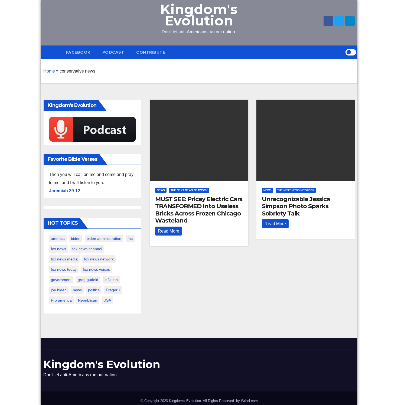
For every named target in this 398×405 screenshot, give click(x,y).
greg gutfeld (88, 279)
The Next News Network (189, 190)
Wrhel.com (249, 401)
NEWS (161, 190)
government (61, 279)
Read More (168, 231)
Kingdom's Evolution (198, 15)
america (58, 238)
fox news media (64, 259)
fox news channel (87, 249)
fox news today (64, 269)
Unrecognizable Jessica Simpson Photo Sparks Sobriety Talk (296, 206)
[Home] (51, 52)
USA (107, 300)
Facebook (78, 52)
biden (75, 238)
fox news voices (96, 269)
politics (94, 290)
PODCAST (113, 52)
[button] (341, 52)
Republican (87, 300)
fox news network (99, 259)
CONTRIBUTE (150, 52)
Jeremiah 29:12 (64, 190)
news (77, 290)
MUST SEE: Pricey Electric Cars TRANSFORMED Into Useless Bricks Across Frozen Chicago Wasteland (198, 209)
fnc (130, 238)
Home (49, 71)
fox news (58, 249)
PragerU (113, 290)
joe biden (59, 290)
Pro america (61, 300)
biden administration (104, 238)
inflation (111, 279)
